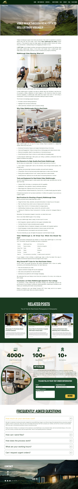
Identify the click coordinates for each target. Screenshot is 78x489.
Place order (74, 2)
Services (48, 2)
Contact (65, 2)
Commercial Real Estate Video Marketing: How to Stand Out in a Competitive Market (60, 329)
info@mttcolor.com (13, 474)
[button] (6, 326)
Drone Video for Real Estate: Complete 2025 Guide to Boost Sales (38, 329)
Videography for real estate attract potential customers (14, 329)
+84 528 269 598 (13, 471)
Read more (8, 336)
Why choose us (41, 2)
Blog (61, 2)
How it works (55, 2)
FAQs (69, 2)
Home (35, 2)
